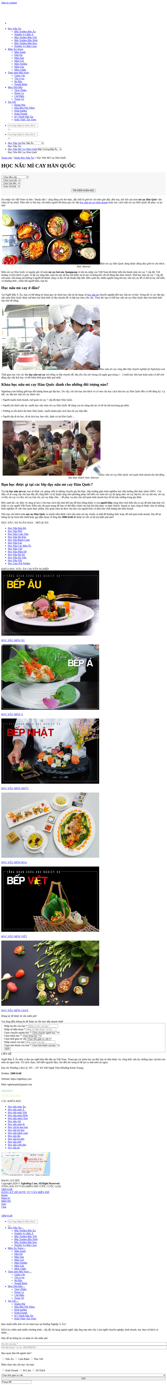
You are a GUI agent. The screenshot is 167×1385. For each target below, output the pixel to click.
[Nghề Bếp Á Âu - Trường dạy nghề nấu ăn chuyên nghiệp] (33, 87)
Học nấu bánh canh (18, 1203)
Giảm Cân (19, 145)
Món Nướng (20, 133)
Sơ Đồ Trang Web (10, 1165)
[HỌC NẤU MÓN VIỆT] (83, 969)
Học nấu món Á (16, 1179)
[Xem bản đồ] (25, 1244)
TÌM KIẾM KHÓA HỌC (83, 260)
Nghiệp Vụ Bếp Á (23, 104)
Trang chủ (6, 227)
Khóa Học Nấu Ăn (24, 227)
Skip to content (9, 72)
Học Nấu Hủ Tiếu (17, 627)
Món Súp (19, 128)
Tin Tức (12, 172)
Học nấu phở (14, 1211)
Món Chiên (20, 139)
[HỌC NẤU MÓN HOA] (83, 895)
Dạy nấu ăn (14, 1217)
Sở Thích (40, 51)
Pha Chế (38, 40)
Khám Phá (19, 174)
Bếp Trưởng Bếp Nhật (26, 110)
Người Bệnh (20, 154)
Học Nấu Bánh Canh (19, 609)
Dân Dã (18, 125)
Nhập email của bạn (14, 1112)
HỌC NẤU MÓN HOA (14, 932)
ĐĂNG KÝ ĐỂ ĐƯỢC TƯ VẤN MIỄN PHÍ (25, 1262)
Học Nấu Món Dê (17, 621)
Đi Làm (27, 51)
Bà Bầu (18, 151)
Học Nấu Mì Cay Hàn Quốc (22, 219)
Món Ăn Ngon (15, 119)
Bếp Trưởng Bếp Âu (25, 101)
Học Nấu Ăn (14, 98)
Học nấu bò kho (16, 1200)
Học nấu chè (14, 1191)
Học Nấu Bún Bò (17, 598)
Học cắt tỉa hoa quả (18, 1197)
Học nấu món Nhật (18, 1185)
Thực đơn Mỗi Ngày (18, 142)
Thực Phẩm (20, 160)
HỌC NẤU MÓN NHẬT (15, 858)
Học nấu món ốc (16, 1194)
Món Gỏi (19, 130)
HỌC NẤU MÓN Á (12, 784)
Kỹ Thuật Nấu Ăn (23, 186)
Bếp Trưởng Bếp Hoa (25, 113)
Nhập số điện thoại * (14, 1099)
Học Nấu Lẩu (15, 612)
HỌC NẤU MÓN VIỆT (14, 1006)
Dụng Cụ (19, 163)
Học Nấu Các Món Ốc (19, 615)
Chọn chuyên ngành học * (17, 1102)
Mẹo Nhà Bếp (15, 157)
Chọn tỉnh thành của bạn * (17, 1115)
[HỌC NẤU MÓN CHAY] (83, 1043)
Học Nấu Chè (15, 618)
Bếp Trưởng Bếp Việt (25, 107)
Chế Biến (19, 166)
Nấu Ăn (9, 40)
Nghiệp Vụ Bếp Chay (25, 116)
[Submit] (9, 199)
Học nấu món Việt (17, 1182)
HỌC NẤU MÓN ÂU (13, 710)
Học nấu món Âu (17, 1176)
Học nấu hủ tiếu (16, 1208)
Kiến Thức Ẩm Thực (25, 189)
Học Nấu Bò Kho (17, 607)
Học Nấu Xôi (15, 630)
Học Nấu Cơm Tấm (18, 604)
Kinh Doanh (12, 51)
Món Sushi (20, 122)
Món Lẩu (19, 136)
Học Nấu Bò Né (16, 624)
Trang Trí (19, 169)
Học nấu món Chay (18, 1188)
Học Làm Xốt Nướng (19, 633)
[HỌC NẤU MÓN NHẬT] (83, 821)
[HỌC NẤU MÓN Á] (83, 747)
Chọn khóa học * (13, 1105)
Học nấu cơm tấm (17, 1214)
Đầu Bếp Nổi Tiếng (24, 177)
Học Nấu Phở (15, 601)
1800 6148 (6, 1259)
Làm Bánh (24, 40)
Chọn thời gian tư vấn (15, 1108)
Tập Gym (19, 148)
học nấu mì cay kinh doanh (94, 272)
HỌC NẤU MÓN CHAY (15, 1080)
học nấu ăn (93, 364)
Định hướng (20, 180)
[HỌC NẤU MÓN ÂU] (83, 673)
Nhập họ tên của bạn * (15, 1095)
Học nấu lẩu (14, 1206)
